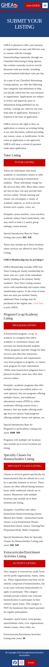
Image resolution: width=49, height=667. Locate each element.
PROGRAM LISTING (24, 325)
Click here (38, 303)
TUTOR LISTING (24, 162)
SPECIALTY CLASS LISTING (24, 466)
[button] (45, 5)
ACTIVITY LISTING (24, 563)
